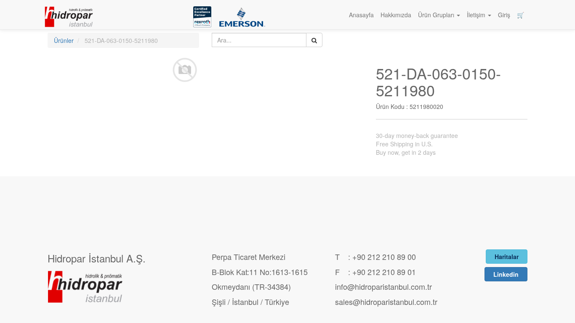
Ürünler (64, 40)
